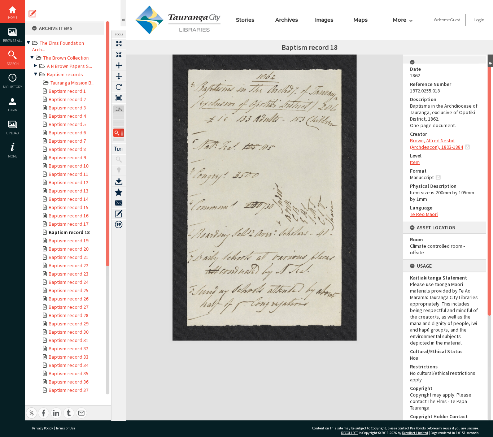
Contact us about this (119, 203)
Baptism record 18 (69, 232)
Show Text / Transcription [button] (119, 148)
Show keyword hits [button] (119, 159)
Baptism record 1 (67, 91)
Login (12, 110)
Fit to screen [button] (119, 54)
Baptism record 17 (68, 224)
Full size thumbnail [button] (119, 43)
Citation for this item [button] (119, 224)
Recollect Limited (415, 432)
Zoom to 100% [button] (119, 97)
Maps (360, 20)
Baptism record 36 (68, 381)
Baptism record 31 (68, 340)
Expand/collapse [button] (490, 61)
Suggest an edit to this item (32, 14)
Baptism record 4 (67, 116)
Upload (12, 133)
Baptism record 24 (68, 282)
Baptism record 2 (67, 99)
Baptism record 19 (68, 240)
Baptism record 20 (68, 249)
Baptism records (65, 74)
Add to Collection (119, 192)
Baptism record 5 (67, 124)
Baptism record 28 (68, 315)
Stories (245, 20)
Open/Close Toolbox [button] (123, 13)
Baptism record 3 (67, 107)
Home (12, 17)
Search (12, 63)
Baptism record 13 (68, 190)
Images (323, 20)
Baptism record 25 (68, 290)
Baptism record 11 (68, 174)
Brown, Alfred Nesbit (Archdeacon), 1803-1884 (436, 143)
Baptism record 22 (68, 265)
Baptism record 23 (68, 274)
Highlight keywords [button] (119, 170)
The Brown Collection (66, 58)
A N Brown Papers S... (69, 66)
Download (119, 181)
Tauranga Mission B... (73, 82)
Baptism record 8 (67, 149)
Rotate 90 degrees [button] (119, 87)
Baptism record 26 (68, 298)
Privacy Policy (42, 428)
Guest (455, 19)
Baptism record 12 (68, 182)
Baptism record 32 (68, 348)
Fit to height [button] (119, 76)
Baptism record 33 (68, 357)
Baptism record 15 (68, 207)
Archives (286, 20)
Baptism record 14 (68, 199)
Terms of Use (65, 428)
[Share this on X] (31, 409)
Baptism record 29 (68, 323)
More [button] (12, 156)
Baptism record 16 (68, 215)
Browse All (12, 40)
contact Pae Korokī (412, 428)
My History (12, 87)
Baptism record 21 (68, 257)
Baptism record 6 (67, 132)
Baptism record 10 (68, 166)
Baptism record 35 (68, 373)
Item (415, 162)
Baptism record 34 (68, 365)
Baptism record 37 (68, 390)
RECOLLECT (349, 432)
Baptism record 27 (68, 307)
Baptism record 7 (67, 141)
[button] (118, 133)
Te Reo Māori (424, 214)
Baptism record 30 (68, 332)
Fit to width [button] (119, 65)
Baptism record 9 (67, 157)
